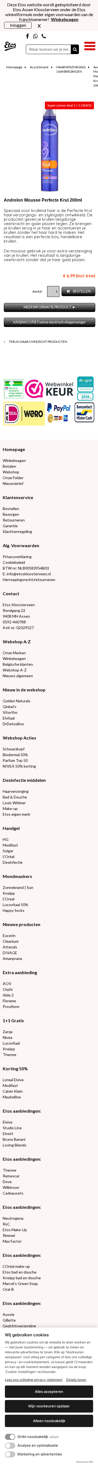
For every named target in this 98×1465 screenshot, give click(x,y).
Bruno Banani (14, 1139)
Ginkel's (9, 706)
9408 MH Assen (16, 616)
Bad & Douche (15, 797)
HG (5, 839)
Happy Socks (13, 910)
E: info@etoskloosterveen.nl (27, 573)
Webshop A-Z (17, 641)
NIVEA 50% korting (19, 766)
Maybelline (12, 1097)
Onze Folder (13, 477)
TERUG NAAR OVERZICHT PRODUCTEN (37, 342)
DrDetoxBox (13, 723)
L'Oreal (8, 899)
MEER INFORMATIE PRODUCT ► (50, 307)
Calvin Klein (13, 1091)
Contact (11, 593)
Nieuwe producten (21, 924)
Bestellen (11, 508)
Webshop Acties (19, 737)
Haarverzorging (16, 791)
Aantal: (37, 291)
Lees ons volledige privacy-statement (33, 1380)
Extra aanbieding (20, 972)
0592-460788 (14, 622)
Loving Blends (14, 1145)
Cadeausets (13, 1193)
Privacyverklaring (17, 556)
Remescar (11, 1176)
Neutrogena (13, 1218)
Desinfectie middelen (24, 780)
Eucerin (9, 935)
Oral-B (8, 1289)
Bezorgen (11, 514)
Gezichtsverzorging (19, 1325)
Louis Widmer (14, 802)
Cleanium (11, 941)
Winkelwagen (14, 460)
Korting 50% (15, 1068)
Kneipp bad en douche (22, 1277)
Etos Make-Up (15, 1229)
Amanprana (12, 958)
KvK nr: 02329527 (18, 627)
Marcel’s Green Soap (20, 1283)
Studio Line (12, 1127)
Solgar (8, 850)
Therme (9, 1054)
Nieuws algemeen (18, 675)
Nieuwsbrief (13, 483)
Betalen (9, 466)
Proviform (11, 1006)
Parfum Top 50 (15, 760)
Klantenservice (18, 497)
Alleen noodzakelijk (49, 1421)
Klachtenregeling (17, 531)
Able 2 (8, 995)
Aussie (8, 1314)
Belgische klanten (18, 664)
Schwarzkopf (13, 749)
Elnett (8, 1133)
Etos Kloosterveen (19, 604)
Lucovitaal (11, 1043)
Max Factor (12, 1241)
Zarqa (8, 1031)
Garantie (10, 525)
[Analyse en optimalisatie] (10, 1446)
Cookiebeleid (14, 562)
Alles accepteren (49, 1391)
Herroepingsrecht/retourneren (29, 579)
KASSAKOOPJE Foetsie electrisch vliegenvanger (49, 322)
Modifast (10, 845)
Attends (10, 947)
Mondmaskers (17, 876)
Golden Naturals (16, 700)
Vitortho (10, 712)
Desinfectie (13, 862)
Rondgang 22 (14, 610)
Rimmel (9, 1235)
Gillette (9, 1320)
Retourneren (14, 520)
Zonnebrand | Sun (18, 887)
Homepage (14, 67)
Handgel (11, 828)
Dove (7, 1181)
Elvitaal (9, 718)
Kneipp (9, 893)
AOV (7, 983)
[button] (89, 45)
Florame (9, 1000)
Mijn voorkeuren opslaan (49, 1406)
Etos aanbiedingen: (22, 1110)
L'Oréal (8, 856)
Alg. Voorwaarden (21, 545)
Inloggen (18, 25)
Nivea (7, 1037)
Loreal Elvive (13, 1079)
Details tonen (76, 1380)
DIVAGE (10, 952)
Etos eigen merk (16, 814)
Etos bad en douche (19, 1272)
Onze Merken (14, 652)
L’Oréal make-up (16, 1266)
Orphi (8, 989)
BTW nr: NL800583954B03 (26, 568)
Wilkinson (11, 1187)
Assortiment (39, 67)
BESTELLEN (81, 291)
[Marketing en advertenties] (10, 1454)
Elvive (8, 1122)
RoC (6, 1224)
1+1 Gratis (13, 1020)
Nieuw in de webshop (24, 689)
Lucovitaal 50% (15, 904)
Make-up (10, 808)
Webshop (11, 472)
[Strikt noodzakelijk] (10, 1437)
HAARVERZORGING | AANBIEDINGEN (71, 69)
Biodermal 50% (15, 754)
